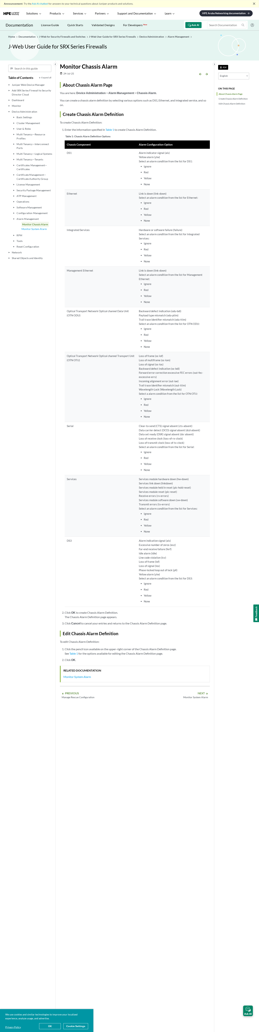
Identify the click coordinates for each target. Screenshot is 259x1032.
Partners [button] (100, 13)
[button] (248, 1011)
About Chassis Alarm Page (230, 94)
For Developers (135, 25)
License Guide (50, 25)
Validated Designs (103, 25)
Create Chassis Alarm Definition (233, 98)
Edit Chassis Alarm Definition (232, 103)
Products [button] (55, 13)
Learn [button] (168, 13)
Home (12, 36)
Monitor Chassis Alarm (35, 224)
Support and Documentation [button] (135, 13)
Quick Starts (75, 25)
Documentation (19, 25)
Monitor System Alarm (34, 228)
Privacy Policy (13, 1027)
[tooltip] (223, 67)
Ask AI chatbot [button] (40, 3)
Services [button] (78, 13)
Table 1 (110, 129)
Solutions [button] (32, 13)
